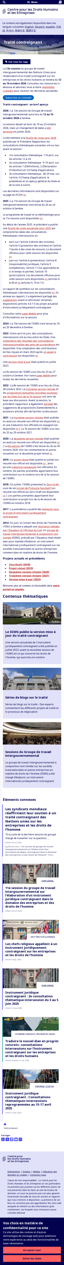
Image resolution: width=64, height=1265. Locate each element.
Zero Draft (52, 484)
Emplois (26, 1171)
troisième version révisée (40, 389)
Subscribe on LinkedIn (18, 97)
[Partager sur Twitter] (7, 1139)
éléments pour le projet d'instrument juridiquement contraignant (31, 512)
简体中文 (20, 30)
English (29, 26)
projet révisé (21, 459)
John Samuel (48, 881)
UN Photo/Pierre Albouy (51, 51)
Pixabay (55, 621)
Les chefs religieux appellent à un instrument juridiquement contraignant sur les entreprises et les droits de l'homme (31, 949)
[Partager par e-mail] (20, 1139)
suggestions (10, 300)
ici (24, 194)
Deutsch (39, 26)
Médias (36, 1171)
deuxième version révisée (28, 438)
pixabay (55, 687)
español (50, 26)
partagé (48, 404)
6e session (14, 446)
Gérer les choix (32, 1258)
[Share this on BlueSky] (16, 1139)
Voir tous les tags (18, 61)
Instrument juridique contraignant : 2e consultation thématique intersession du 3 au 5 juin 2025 (31, 998)
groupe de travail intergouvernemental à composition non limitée (31, 534)
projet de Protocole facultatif (34, 488)
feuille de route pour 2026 (41, 138)
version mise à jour (19, 362)
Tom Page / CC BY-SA (44, 1086)
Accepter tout (32, 1250)
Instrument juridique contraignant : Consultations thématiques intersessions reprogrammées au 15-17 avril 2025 (28, 1100)
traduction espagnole (23, 467)
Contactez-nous (38, 1174)
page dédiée (29, 313)
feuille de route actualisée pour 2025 (29, 228)
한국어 (10, 30)
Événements (13, 1171)
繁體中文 (31, 30)
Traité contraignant (11, 1128)
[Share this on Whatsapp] (3, 1139)
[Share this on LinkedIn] (11, 1139)
